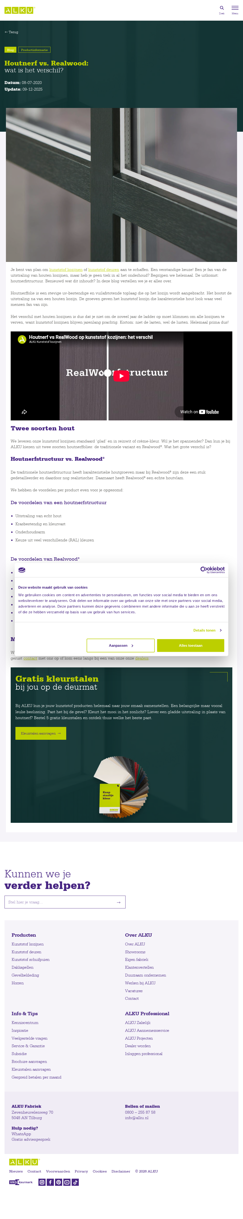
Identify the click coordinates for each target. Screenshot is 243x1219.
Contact (132, 998)
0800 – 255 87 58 (140, 1112)
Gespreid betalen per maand (36, 1077)
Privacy (81, 1171)
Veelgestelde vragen (29, 1038)
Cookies (100, 1171)
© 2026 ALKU (146, 1171)
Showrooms (135, 951)
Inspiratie (20, 1030)
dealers (142, 658)
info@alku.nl (137, 1117)
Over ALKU (138, 935)
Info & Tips (24, 1013)
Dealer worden (137, 1045)
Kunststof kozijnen (27, 943)
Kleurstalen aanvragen (31, 1069)
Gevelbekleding (25, 974)
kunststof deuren (103, 269)
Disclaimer (121, 1171)
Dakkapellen (22, 967)
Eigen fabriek (136, 959)
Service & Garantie (28, 1045)
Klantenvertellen (139, 967)
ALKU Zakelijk (137, 1022)
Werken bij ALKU (140, 982)
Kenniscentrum (25, 1022)
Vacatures (134, 990)
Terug (13, 32)
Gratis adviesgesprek (31, 1139)
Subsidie (19, 1053)
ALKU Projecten (139, 1038)
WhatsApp (21, 1133)
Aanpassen (118, 645)
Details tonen (204, 630)
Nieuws (16, 1171)
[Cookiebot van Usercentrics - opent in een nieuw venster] (204, 570)
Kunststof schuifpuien (31, 959)
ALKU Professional (147, 1013)
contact (30, 658)
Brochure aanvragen (29, 1061)
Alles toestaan (190, 645)
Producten (24, 935)
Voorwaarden (58, 1171)
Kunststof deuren (26, 951)
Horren (17, 982)
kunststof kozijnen (66, 269)
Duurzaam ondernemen (145, 974)
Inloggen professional (144, 1053)
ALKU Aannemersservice (147, 1030)
